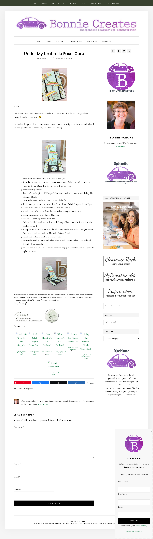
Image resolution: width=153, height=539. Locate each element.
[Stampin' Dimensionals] (53, 363)
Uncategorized (28, 388)
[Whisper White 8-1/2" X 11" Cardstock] (60, 334)
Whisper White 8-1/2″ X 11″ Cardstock (60, 352)
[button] (116, 39)
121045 (47, 354)
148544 (85, 358)
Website (17, 489)
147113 (73, 351)
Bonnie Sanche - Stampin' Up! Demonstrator (76, 23)
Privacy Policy (80, 521)
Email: (120, 507)
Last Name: (123, 494)
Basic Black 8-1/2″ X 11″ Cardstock (47, 352)
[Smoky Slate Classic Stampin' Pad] (73, 334)
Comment (19, 427)
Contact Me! (121, 146)
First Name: (123, 481)
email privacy (141, 525)
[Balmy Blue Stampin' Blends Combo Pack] (85, 334)
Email (17, 476)
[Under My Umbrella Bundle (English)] (21, 334)
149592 (34, 354)
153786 (21, 354)
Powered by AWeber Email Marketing (134, 531)
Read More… (43, 404)
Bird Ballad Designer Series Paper (34, 352)
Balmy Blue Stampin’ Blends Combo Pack (86, 355)
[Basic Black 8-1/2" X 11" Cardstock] (47, 334)
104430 (53, 374)
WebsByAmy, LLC (113, 523)
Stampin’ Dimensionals (53, 372)
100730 (60, 354)
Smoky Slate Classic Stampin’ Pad (73, 348)
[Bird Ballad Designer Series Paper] (34, 334)
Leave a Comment (65, 58)
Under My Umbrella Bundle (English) (21, 352)
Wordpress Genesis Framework (83, 523)
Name (17, 464)
